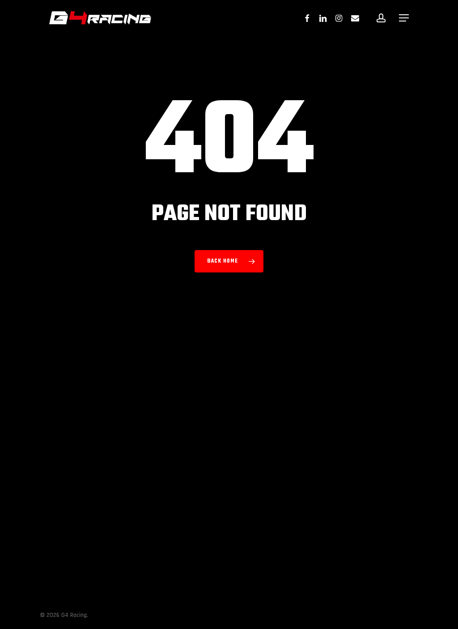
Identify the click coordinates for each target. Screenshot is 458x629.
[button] (404, 17)
